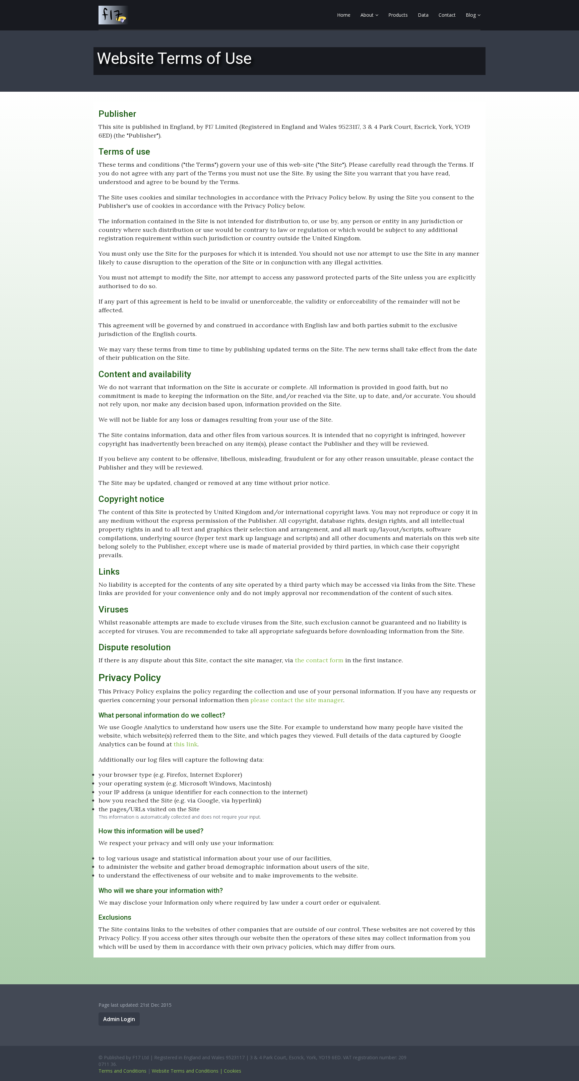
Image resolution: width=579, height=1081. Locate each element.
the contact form (319, 660)
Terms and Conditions (122, 1071)
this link (185, 744)
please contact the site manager (296, 700)
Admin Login (119, 1019)
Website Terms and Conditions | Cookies (196, 1071)
